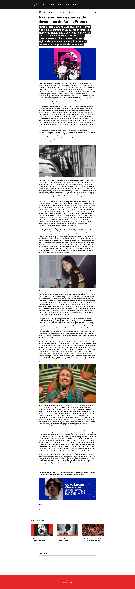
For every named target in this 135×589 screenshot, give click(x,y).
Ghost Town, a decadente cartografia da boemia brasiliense (93, 539)
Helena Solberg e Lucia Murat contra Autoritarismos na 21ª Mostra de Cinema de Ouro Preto (66, 539)
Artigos (41, 504)
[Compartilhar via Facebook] (39, 509)
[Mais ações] (95, 12)
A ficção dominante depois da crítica (40, 539)
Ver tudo (102, 520)
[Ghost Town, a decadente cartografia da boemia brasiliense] (93, 530)
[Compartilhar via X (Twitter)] (43, 509)
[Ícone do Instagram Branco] (67, 580)
